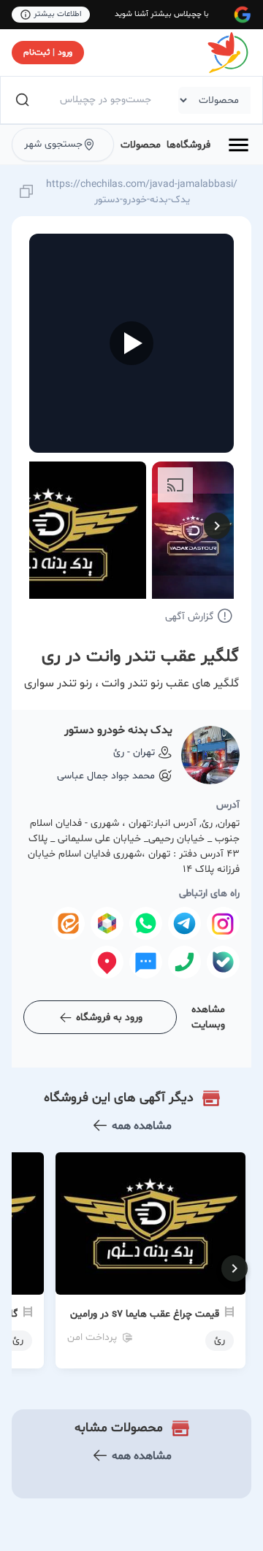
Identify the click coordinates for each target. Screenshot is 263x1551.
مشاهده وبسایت (208, 1017)
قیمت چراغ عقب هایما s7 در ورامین (144, 1314)
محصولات (141, 145)
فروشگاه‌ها (188, 145)
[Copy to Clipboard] (26, 192)
